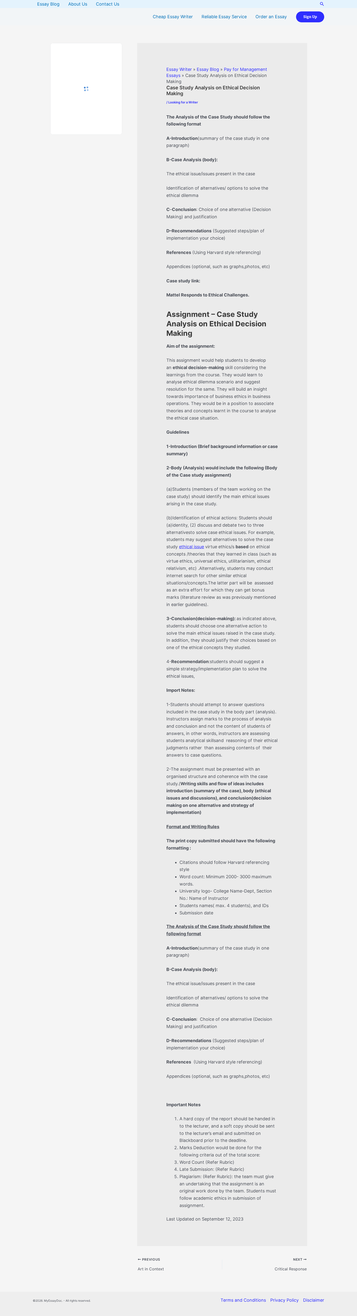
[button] (322, 4)
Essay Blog (48, 4)
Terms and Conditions (243, 1300)
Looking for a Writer (183, 102)
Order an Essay (271, 16)
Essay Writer (179, 69)
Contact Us (107, 4)
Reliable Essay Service (224, 16)
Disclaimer (313, 1300)
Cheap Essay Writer (173, 16)
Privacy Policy (284, 1300)
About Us (77, 4)
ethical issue (191, 546)
